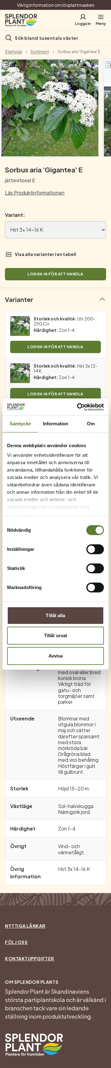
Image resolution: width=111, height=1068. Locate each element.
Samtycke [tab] (20, 423)
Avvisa (55, 655)
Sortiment (40, 52)
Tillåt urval (55, 635)
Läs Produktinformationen (34, 192)
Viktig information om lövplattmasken (55, 5)
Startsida (13, 52)
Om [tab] (91, 423)
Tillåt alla (55, 615)
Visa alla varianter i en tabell (45, 254)
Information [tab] (55, 423)
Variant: (15, 215)
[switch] (95, 549)
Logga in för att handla (55, 274)
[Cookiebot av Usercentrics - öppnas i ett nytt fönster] (78, 407)
